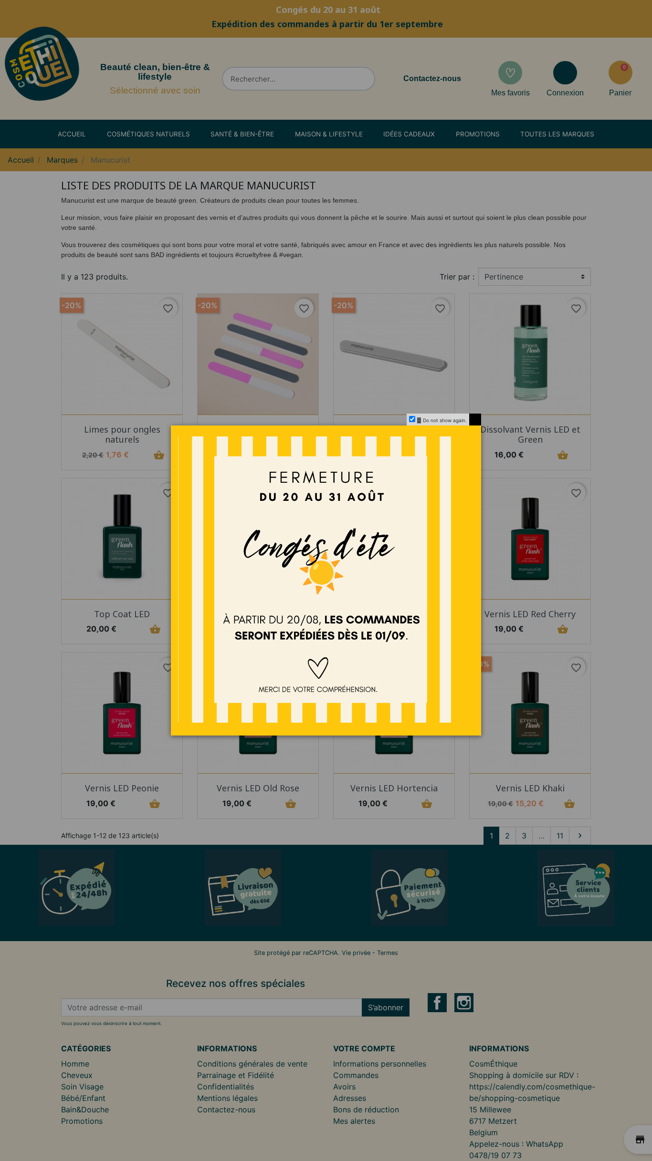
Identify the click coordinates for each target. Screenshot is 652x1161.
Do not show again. (445, 420)
